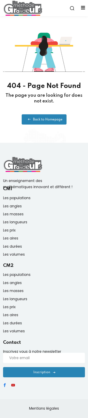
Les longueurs (15, 222)
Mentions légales (44, 408)
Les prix (9, 230)
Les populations (16, 198)
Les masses (13, 214)
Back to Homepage (47, 119)
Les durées (12, 246)
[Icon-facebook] (4, 385)
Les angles (12, 206)
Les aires (10, 238)
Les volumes (14, 254)
